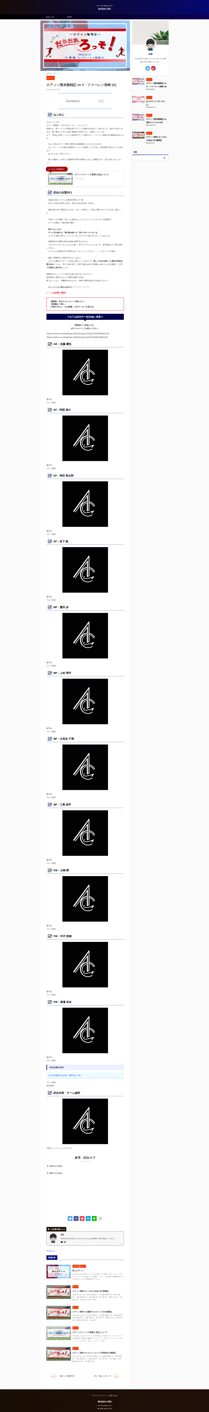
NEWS (69, 17)
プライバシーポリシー (99, 1395)
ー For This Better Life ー (104, 1405)
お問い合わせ (113, 1395)
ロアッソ (52, 1251)
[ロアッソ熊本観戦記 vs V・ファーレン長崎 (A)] (88, 1218)
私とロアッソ (78, 1270)
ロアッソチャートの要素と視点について (89, 1332)
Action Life (104, 8)
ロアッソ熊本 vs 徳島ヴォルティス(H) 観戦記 (92, 1311)
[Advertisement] (85, 1195)
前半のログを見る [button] (56, 1166)
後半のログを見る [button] (56, 1173)
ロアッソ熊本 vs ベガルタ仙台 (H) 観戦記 (90, 1291)
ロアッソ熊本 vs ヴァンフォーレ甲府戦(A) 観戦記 (94, 1353)
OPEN (101, 101)
